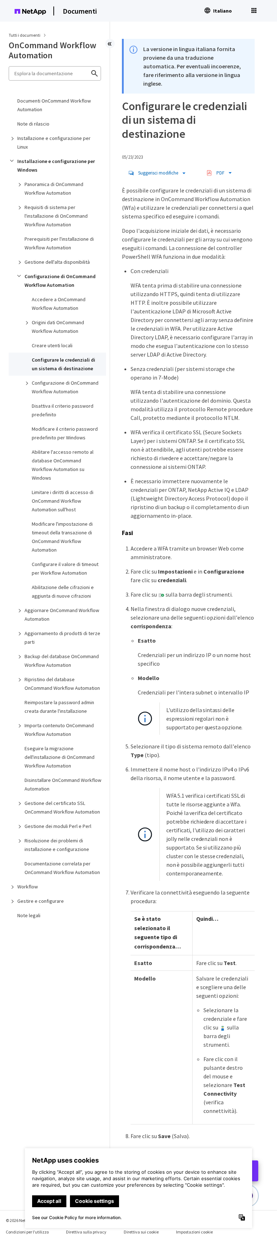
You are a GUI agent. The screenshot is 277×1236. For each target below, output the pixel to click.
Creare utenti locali (52, 345)
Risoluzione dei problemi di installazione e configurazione (57, 844)
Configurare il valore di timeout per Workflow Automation (65, 568)
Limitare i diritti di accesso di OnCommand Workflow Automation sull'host (62, 501)
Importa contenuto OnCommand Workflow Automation (59, 729)
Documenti (80, 10)
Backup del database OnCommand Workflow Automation (62, 660)
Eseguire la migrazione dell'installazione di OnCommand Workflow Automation (59, 757)
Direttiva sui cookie (141, 1232)
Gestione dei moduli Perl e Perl (58, 826)
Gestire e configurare (40, 901)
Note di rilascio (33, 124)
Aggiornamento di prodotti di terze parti (62, 637)
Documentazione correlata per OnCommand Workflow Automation (62, 867)
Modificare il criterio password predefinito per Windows (65, 433)
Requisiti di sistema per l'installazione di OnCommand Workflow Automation (56, 216)
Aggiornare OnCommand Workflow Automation (62, 614)
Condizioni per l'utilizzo (27, 1232)
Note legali (28, 915)
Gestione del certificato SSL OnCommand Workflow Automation (62, 807)
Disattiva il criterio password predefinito (62, 410)
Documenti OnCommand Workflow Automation (54, 105)
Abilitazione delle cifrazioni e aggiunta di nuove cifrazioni (63, 591)
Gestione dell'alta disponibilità (57, 262)
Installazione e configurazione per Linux (54, 142)
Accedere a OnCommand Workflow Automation (58, 303)
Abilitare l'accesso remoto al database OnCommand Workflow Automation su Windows (62, 465)
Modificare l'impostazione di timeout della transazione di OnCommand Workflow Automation (62, 537)
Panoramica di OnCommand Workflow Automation (54, 188)
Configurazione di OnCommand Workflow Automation (60, 280)
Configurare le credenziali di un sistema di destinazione (63, 364)
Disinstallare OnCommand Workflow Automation (63, 784)
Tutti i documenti (24, 35)
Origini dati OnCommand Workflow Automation (58, 326)
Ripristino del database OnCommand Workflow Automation (62, 683)
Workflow (27, 886)
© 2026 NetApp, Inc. (23, 1220)
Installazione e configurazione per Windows (56, 165)
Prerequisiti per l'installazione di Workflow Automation (59, 243)
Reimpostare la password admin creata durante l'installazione (59, 706)
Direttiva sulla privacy (86, 1232)
